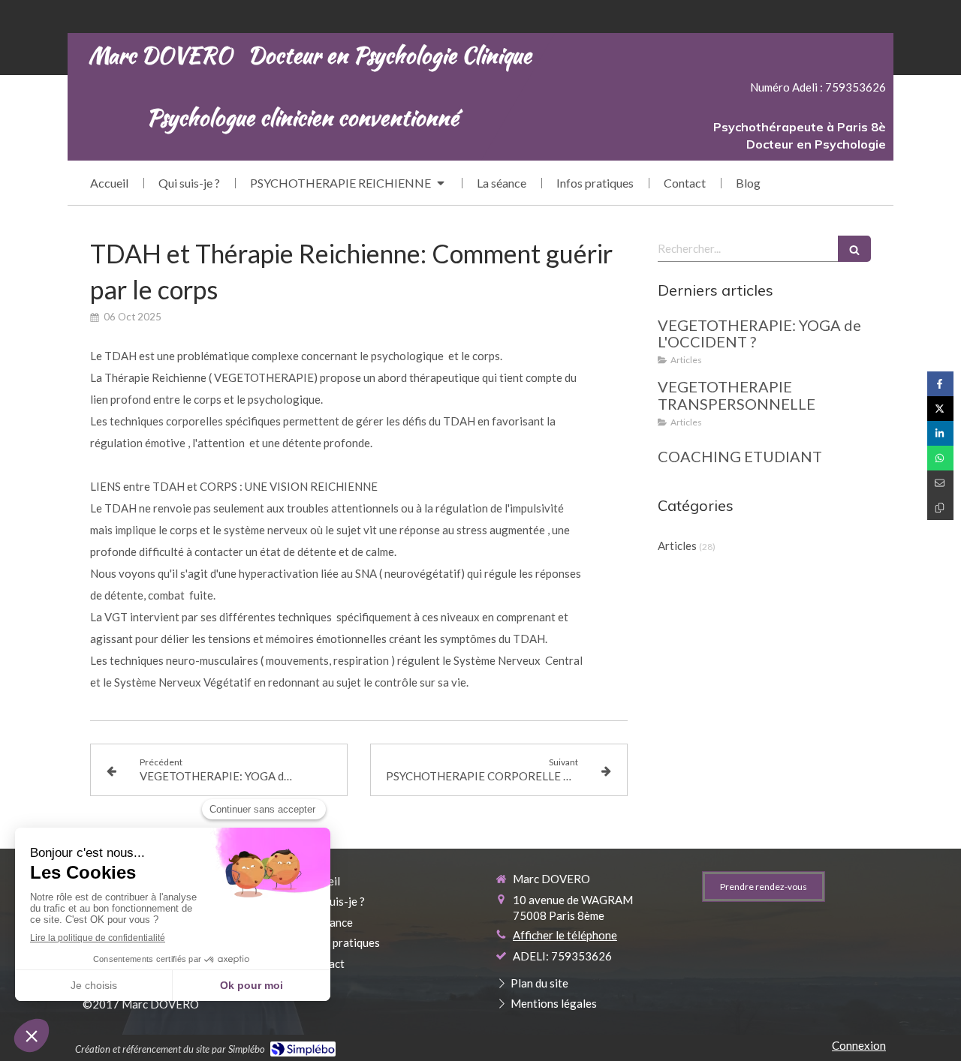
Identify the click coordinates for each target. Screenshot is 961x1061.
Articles (677, 545)
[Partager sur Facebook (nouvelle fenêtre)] (940, 383)
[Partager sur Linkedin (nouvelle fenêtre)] (940, 433)
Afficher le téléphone (565, 935)
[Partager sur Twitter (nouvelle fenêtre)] (940, 408)
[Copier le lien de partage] (940, 507)
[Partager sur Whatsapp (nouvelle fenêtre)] (940, 458)
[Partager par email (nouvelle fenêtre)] (940, 482)
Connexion (859, 1045)
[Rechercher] (854, 249)
